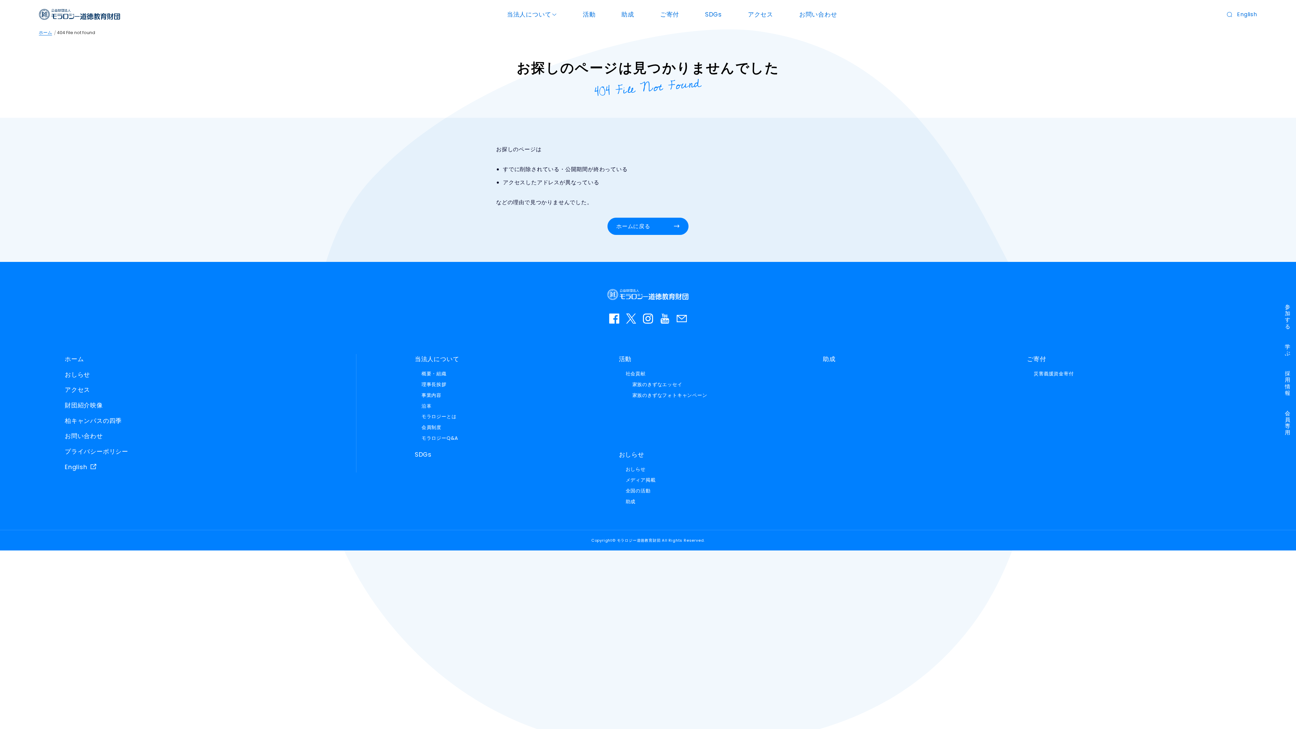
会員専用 (1288, 423)
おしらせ (77, 375)
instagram (648, 318)
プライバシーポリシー (96, 452)
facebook (614, 318)
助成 (627, 14)
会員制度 (431, 427)
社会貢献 (636, 373)
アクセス (760, 14)
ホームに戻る (633, 226)
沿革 (427, 406)
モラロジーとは (439, 416)
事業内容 (431, 395)
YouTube (664, 318)
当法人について (529, 14)
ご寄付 (669, 14)
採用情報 (1288, 383)
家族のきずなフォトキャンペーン (669, 395)
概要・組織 (434, 373)
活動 (589, 14)
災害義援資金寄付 (1054, 373)
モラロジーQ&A (440, 438)
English (1247, 14)
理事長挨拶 (434, 384)
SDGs (713, 14)
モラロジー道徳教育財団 (79, 14)
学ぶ (1288, 350)
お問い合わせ (818, 14)
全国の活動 (638, 490)
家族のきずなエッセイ (657, 384)
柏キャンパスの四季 (93, 421)
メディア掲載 (641, 480)
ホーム (45, 32)
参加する (1288, 316)
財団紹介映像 (84, 405)
